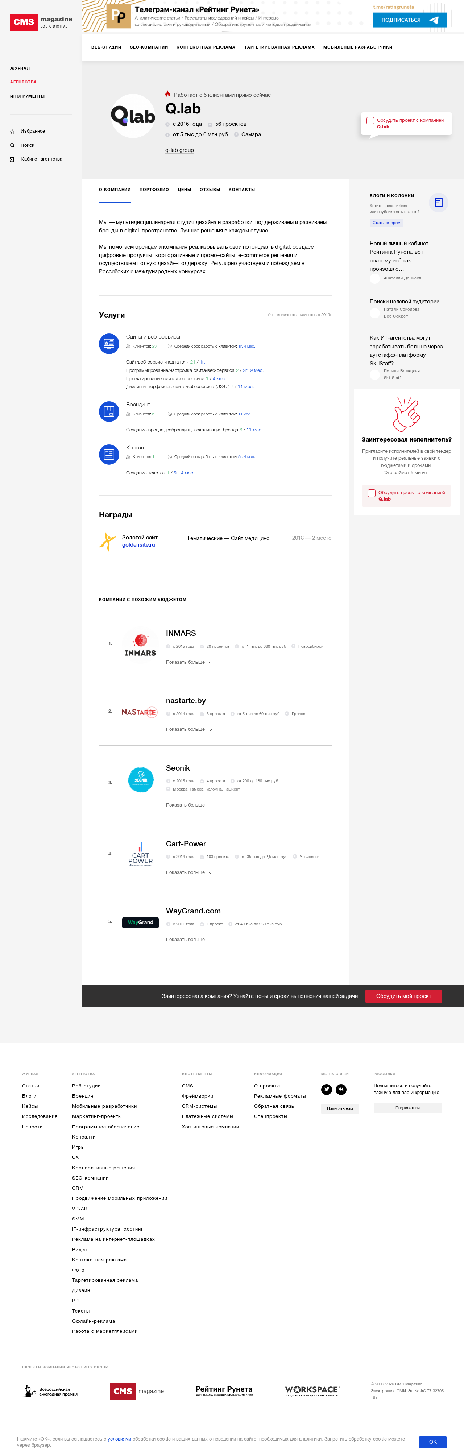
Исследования (39, 1116)
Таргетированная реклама (105, 1280)
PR (75, 1300)
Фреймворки (197, 1096)
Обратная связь (274, 1106)
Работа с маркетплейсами (105, 1331)
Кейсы (30, 1106)
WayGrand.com (193, 911)
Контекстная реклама (99, 1260)
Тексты (81, 1311)
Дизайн (81, 1290)
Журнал (20, 68)
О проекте (267, 1086)
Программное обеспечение (106, 1126)
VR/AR (80, 1208)
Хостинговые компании (210, 1126)
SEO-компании (90, 1178)
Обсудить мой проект (403, 996)
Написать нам (340, 1108)
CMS (187, 1086)
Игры (78, 1147)
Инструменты (27, 96)
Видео (79, 1249)
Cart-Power (186, 844)
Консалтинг (86, 1137)
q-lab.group (179, 150)
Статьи (31, 1086)
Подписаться (407, 1108)
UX (75, 1157)
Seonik (178, 768)
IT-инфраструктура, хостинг (107, 1229)
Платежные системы (207, 1116)
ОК (433, 1442)
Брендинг (84, 1096)
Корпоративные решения (103, 1167)
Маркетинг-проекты (97, 1116)
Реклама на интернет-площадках (113, 1239)
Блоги (29, 1096)
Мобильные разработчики (104, 1106)
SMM (78, 1219)
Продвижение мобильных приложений (119, 1198)
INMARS (181, 633)
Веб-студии (86, 1086)
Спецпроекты (270, 1116)
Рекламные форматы (280, 1096)
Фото (78, 1270)
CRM (78, 1188)
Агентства (23, 82)
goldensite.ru (138, 545)
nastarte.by (186, 700)
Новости (32, 1126)
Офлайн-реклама (93, 1321)
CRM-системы (199, 1106)
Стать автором (387, 222)
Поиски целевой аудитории (404, 301)
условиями (119, 1439)
